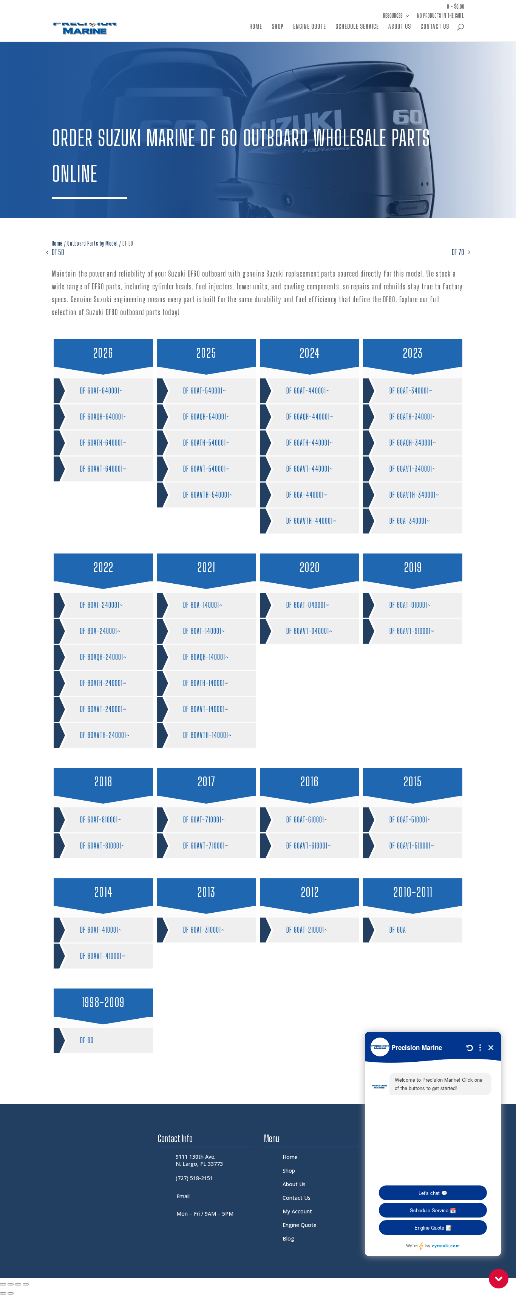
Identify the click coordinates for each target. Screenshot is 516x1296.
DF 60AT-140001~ (204, 631)
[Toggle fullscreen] (11, 1284)
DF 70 (458, 252)
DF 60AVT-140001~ (206, 709)
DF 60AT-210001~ (307, 929)
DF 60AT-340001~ (411, 390)
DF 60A (397, 929)
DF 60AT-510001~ (410, 819)
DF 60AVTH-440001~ (311, 521)
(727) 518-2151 (194, 1178)
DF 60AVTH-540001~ (208, 494)
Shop (278, 27)
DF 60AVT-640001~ (103, 468)
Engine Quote (309, 27)
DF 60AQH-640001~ (103, 416)
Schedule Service (357, 27)
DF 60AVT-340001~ (412, 468)
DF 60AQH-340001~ (412, 442)
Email (183, 1196)
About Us (399, 27)
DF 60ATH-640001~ (103, 442)
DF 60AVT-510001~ (411, 845)
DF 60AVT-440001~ (309, 468)
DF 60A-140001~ (203, 605)
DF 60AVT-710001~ (206, 845)
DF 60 (87, 1040)
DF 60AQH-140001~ (206, 657)
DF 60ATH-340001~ (412, 416)
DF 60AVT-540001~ (206, 468)
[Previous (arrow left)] (3, 1293)
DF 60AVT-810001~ (102, 845)
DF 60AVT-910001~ (411, 631)
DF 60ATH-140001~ (206, 683)
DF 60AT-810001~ (101, 819)
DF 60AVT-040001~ (309, 631)
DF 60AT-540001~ (204, 390)
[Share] (18, 1284)
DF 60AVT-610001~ (308, 845)
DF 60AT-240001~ (101, 605)
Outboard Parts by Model (92, 243)
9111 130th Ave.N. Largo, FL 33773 (199, 1160)
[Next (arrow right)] (11, 1293)
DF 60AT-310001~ (204, 929)
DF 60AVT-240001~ (103, 709)
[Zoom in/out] (3, 1284)
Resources (393, 16)
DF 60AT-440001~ (308, 390)
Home (255, 27)
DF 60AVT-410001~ (102, 956)
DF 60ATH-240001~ (103, 683)
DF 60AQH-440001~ (310, 416)
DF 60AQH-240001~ (103, 657)
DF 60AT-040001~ (307, 605)
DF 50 (58, 252)
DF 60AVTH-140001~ (207, 735)
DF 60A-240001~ (100, 631)
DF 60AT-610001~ (307, 819)
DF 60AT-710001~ (204, 819)
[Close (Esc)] (26, 1284)
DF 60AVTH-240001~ (105, 735)
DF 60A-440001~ (307, 494)
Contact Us (434, 27)
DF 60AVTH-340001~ (414, 494)
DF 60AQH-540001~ (206, 416)
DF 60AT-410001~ (101, 929)
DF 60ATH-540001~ (206, 442)
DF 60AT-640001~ (101, 390)
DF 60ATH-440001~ (309, 442)
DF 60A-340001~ (409, 521)
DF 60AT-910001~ (410, 605)
